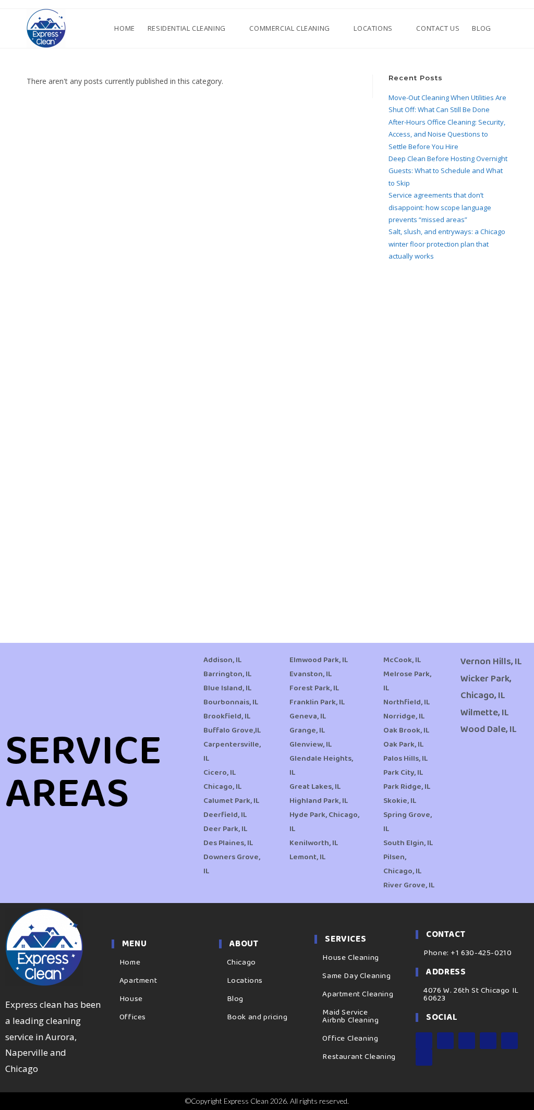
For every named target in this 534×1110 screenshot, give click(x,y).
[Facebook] (424, 1040)
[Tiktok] (424, 1057)
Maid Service (345, 1012)
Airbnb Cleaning (350, 1020)
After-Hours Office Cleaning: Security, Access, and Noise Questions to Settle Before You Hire (447, 134)
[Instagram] (445, 1040)
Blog (235, 999)
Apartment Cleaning (357, 994)
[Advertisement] (448, 439)
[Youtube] (488, 1040)
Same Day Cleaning (356, 976)
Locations (245, 980)
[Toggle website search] (506, 28)
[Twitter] (466, 1040)
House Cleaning (350, 958)
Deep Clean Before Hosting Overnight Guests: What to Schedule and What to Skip (448, 171)
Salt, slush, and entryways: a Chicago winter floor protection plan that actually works (447, 244)
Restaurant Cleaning (358, 1057)
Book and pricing (257, 1017)
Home (129, 962)
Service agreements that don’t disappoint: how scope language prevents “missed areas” (440, 207)
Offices (132, 1017)
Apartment (138, 980)
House (131, 999)
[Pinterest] (509, 1040)
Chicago (241, 962)
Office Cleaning (350, 1038)
